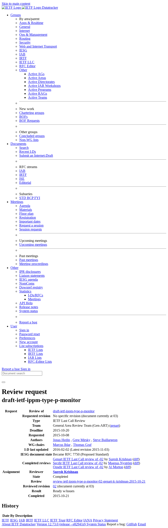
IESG (23, 50)
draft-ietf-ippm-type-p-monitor (73, 411)
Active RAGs (37, 93)
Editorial (25, 182)
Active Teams (37, 97)
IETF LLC (26, 62)
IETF (5, 520)
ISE (21, 179)
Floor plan (26, 213)
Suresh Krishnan (120, 459)
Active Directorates (41, 82)
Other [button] (14, 268)
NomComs (26, 283)
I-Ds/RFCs (35, 295)
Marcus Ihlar (61, 445)
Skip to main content (16, 3)
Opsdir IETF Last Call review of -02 (78, 467)
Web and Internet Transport (38, 46)
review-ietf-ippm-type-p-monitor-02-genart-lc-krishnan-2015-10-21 (99, 481)
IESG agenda (28, 279)
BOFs (23, 117)
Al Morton (115, 467)
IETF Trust (57, 520)
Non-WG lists (28, 140)
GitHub (131, 524)
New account (28, 342)
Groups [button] (15, 15)
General (24, 27)
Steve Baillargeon (105, 440)
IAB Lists (35, 357)
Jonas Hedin (61, 440)
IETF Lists (35, 350)
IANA (87, 520)
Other (23, 70)
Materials (25, 210)
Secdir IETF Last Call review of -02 (78, 463)
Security (25, 42)
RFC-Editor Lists (40, 361)
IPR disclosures (30, 271)
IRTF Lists (35, 354)
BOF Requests (29, 120)
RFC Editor (27, 66)
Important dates (29, 221)
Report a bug (28, 322)
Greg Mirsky (81, 440)
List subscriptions (31, 346)
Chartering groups (31, 113)
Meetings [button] (16, 202)
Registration (27, 217)
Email (142, 524)
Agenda (24, 206)
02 (54, 486)
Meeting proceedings (33, 264)
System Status (96, 524)
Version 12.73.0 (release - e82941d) (62, 524)
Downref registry (31, 287)
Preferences (27, 338)
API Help (26, 303)
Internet (24, 31)
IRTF (23, 58)
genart (114, 425)
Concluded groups (32, 136)
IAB (22, 54)
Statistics (25, 291)
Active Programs (39, 89)
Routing (24, 38)
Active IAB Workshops (44, 86)
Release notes (28, 307)
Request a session (31, 225)
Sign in (24, 330)
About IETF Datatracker (19, 524)
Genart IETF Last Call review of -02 (78, 459)
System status (28, 311)
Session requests (30, 229)
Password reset (29, 334)
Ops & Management (33, 34)
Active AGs (36, 74)
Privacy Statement (105, 520)
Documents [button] (18, 144)
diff (136, 459)
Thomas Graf (82, 445)
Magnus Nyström (120, 463)
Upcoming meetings (33, 244)
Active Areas (37, 78)
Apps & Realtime (31, 23)
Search (24, 148)
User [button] (13, 326)
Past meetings (28, 260)
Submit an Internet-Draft (36, 155)
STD (23, 198)
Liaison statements (32, 275)
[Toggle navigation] (3, 382)
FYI (37, 198)
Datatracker (49, 7)
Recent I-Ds (27, 151)
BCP (30, 198)
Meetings (34, 299)
